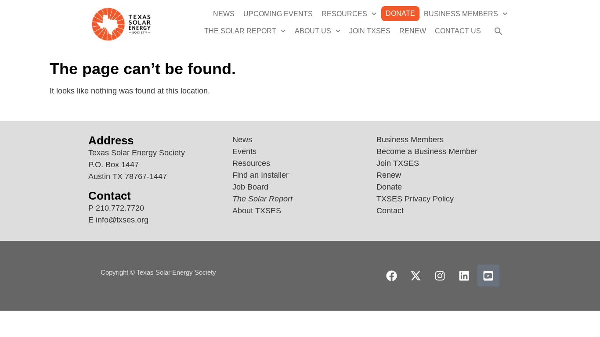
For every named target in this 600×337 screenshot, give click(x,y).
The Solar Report (240, 31)
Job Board (250, 187)
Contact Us (458, 31)
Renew (412, 31)
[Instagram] (440, 276)
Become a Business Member (426, 151)
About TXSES (256, 210)
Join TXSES (369, 31)
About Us (313, 31)
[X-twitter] (416, 276)
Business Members (461, 14)
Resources (344, 14)
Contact (390, 210)
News (224, 14)
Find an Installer (260, 175)
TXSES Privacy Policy (415, 198)
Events (244, 151)
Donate (400, 13)
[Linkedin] (464, 276)
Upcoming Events (278, 14)
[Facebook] (392, 276)
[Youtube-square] (488, 276)
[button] (498, 31)
